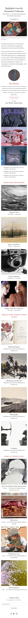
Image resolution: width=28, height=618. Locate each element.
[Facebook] (11, 614)
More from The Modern (14, 182)
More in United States (14, 456)
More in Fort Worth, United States (14, 316)
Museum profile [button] (14, 97)
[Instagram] (16, 614)
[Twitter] (13, 614)
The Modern (14, 83)
